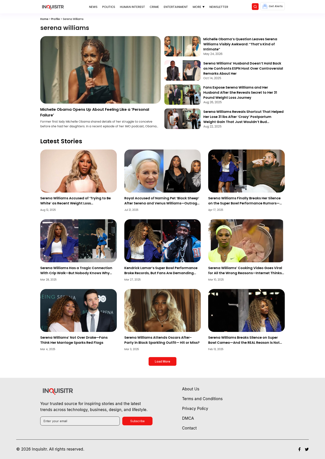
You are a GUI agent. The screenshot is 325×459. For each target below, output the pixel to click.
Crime (154, 7)
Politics (108, 7)
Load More (162, 361)
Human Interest (132, 7)
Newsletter (218, 7)
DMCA (188, 418)
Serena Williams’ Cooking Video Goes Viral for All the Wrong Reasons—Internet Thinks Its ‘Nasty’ (245, 273)
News (93, 7)
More (197, 7)
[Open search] (255, 6)
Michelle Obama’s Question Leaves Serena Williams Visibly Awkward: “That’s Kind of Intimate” (240, 44)
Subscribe (137, 421)
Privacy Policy (195, 408)
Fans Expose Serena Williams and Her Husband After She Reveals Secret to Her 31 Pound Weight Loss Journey (240, 92)
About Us (190, 389)
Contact (189, 428)
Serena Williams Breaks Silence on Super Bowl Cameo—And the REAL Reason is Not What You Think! (244, 342)
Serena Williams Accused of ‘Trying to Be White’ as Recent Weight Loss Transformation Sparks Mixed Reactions (75, 203)
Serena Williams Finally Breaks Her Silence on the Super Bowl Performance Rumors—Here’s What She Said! (244, 203)
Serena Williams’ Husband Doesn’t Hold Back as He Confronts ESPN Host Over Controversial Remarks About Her (243, 68)
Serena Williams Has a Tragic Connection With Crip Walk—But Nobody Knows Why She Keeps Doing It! (76, 273)
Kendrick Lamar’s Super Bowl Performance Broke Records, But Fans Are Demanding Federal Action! (160, 273)
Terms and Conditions (202, 398)
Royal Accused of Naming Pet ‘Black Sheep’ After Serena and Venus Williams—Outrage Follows (161, 203)
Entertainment (176, 7)
